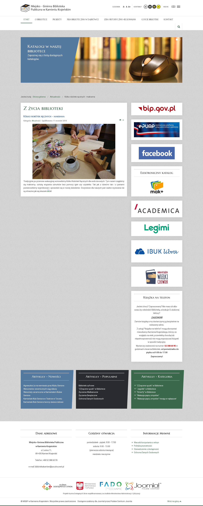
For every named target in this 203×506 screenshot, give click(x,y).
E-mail (123, 120)
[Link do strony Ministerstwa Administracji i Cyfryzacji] (86, 486)
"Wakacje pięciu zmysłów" (148, 395)
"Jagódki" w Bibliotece (146, 389)
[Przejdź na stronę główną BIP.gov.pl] (157, 109)
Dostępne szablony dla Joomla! (91, 501)
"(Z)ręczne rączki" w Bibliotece (150, 386)
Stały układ (173, 6)
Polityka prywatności (143, 446)
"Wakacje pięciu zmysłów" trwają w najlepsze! (156, 399)
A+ (129, 7)
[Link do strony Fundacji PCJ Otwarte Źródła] (143, 486)
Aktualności (36, 121)
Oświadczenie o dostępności (146, 449)
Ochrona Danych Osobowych (146, 452)
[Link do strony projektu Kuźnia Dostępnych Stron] (57, 486)
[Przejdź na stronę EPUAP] (157, 129)
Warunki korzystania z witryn (146, 442)
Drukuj (120, 120)
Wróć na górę (173, 501)
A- (124, 7)
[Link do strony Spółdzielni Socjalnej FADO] (110, 486)
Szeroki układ (178, 6)
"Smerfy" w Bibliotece (146, 392)
